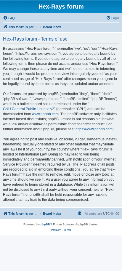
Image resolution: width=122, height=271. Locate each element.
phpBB (45, 224)
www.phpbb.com (45, 114)
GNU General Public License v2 (28, 109)
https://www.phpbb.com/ (94, 129)
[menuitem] (9, 18)
